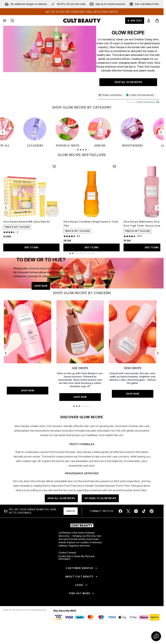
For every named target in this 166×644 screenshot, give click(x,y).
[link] (149, 20)
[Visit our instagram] (136, 511)
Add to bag (31, 247)
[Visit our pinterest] (151, 511)
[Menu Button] (4, 20)
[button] (156, 636)
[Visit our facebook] (120, 511)
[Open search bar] (12, 20)
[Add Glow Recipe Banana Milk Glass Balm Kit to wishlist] (54, 166)
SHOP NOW (40, 285)
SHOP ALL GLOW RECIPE (128, 82)
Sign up (70, 511)
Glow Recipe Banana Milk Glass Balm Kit (26, 221)
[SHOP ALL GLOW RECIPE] (49, 64)
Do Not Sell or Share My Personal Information (76, 557)
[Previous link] (5, 353)
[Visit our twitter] (128, 511)
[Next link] (157, 353)
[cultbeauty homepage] (82, 20)
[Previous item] (2, 132)
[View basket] (157, 20)
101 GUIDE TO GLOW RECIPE (100, 498)
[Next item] (161, 132)
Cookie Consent (67, 552)
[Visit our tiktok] (144, 511)
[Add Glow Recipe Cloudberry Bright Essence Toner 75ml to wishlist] (114, 166)
